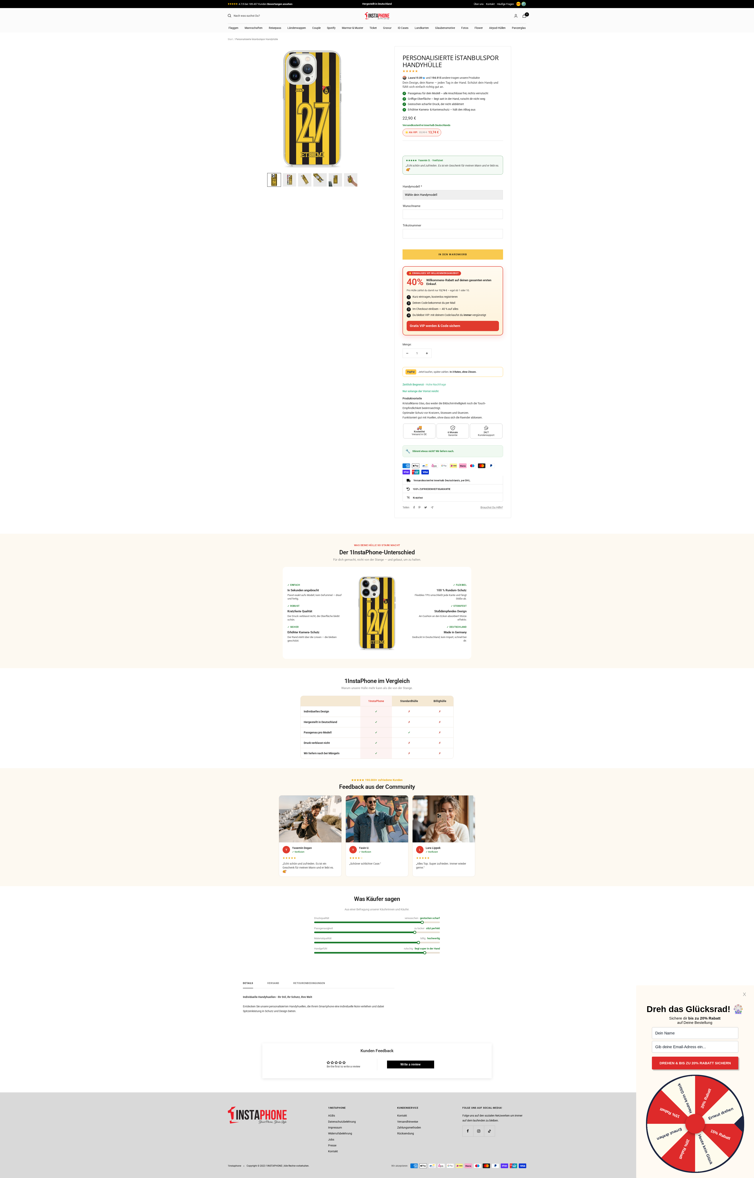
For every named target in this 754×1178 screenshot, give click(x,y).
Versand (273, 983)
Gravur (387, 27)
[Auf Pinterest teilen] (419, 507)
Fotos (464, 27)
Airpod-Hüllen (497, 27)
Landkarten (422, 27)
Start (230, 39)
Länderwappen (296, 27)
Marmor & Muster (352, 27)
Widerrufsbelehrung (340, 1133)
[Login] (516, 15)
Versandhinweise (407, 1121)
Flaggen (233, 27)
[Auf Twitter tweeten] (425, 507)
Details (248, 983)
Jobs (331, 1139)
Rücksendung (405, 1133)
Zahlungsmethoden (409, 1127)
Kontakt (490, 4)
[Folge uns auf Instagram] (478, 1131)
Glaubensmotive (445, 27)
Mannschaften (254, 27)
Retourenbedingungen (309, 983)
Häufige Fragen (505, 4)
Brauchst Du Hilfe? (491, 507)
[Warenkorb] (524, 16)
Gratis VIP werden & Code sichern (435, 326)
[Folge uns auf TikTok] (489, 1131)
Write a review (410, 1064)
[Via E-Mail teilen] (432, 507)
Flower (479, 27)
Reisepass (275, 27)
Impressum (335, 1127)
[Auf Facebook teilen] (414, 507)
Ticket (373, 27)
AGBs (331, 1115)
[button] (274, 180)
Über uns (479, 4)
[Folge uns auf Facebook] (467, 1131)
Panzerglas (519, 27)
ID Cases (403, 27)
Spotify (331, 27)
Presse (332, 1145)
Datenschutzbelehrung (342, 1121)
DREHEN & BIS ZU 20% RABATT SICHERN (695, 1063)
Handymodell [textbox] (412, 186)
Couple (316, 27)
